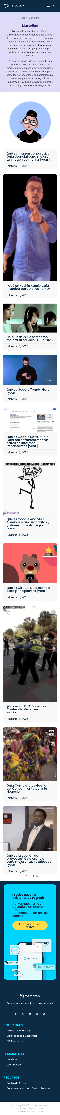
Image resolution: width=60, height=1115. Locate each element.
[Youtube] (30, 1014)
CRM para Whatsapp (19, 1030)
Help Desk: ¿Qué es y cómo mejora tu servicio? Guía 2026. (30, 338)
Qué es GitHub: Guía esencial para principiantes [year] (29, 589)
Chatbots (12, 1059)
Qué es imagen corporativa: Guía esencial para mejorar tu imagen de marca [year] (28, 156)
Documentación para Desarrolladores (28, 1088)
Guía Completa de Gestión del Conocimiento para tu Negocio (27, 788)
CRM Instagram (15, 1041)
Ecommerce (14, 1064)
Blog (23, 18)
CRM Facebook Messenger (22, 1036)
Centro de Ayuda (16, 1083)
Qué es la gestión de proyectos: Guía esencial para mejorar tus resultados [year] (29, 860)
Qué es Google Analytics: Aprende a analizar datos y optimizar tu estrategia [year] (28, 523)
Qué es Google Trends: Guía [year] (28, 391)
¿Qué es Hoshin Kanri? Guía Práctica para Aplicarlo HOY (29, 287)
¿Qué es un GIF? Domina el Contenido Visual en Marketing (27, 709)
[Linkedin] (37, 1014)
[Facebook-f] (16, 1014)
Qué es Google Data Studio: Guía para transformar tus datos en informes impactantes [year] (28, 441)
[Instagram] (23, 1014)
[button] (48, 6)
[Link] (44, 1014)
